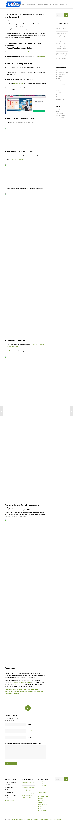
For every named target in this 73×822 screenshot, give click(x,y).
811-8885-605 (11, 800)
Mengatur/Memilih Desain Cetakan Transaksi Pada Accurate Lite (61, 48)
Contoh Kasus (60, 81)
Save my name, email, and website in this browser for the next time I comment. (24, 744)
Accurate (58, 70)
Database (58, 83)
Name (30, 724)
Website (30, 737)
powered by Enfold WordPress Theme (52, 819)
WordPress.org (60, 117)
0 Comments (15, 20)
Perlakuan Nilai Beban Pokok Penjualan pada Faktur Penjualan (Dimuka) (62, 35)
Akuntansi (58, 78)
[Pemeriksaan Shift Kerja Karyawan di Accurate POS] (1, 411)
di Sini (36, 689)
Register (58, 109)
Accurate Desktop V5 (62, 72)
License (58, 87)
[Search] (66, 4)
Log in (57, 111)
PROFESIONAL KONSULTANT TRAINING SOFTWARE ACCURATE (27, 819)
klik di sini (40, 691)
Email (30, 731)
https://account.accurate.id (34, 52)
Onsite (58, 91)
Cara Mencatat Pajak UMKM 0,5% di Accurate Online (61, 28)
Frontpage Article (60, 85)
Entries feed (59, 113)
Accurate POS (24, 20)
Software (58, 97)
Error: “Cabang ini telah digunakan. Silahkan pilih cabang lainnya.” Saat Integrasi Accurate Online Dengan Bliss (61, 57)
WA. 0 (6, 800)
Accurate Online (60, 74)
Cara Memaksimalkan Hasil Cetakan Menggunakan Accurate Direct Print (62, 41)
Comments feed (60, 115)
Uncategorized (60, 99)
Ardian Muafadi (32, 20)
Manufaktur (59, 89)
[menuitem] (11, 4)
